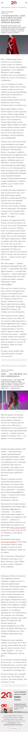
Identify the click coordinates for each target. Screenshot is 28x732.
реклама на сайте (20, 694)
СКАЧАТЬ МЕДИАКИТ (20, 692)
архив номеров (17, 711)
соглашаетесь (11, 722)
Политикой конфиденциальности (13, 724)
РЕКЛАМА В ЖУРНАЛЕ (17, 697)
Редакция (17, 699)
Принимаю (14, 728)
